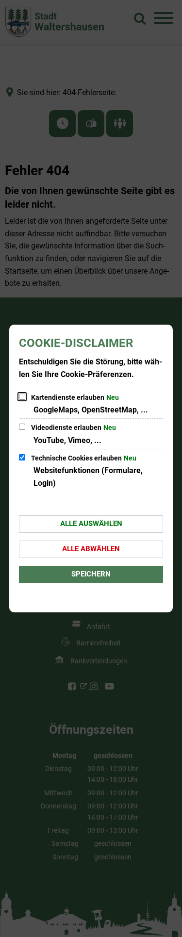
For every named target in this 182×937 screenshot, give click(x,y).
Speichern (91, 574)
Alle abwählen (91, 548)
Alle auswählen (91, 523)
